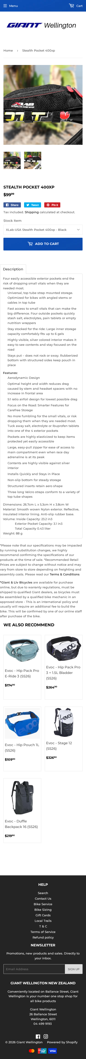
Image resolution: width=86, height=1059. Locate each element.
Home (8, 50)
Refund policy (43, 937)
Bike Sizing (43, 909)
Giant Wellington (30, 1042)
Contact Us (43, 898)
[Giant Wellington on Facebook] (38, 1037)
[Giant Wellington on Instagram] (46, 1037)
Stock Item (12, 221)
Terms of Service (43, 932)
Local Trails (43, 921)
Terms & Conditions (65, 574)
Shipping (32, 212)
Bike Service (43, 904)
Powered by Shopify (62, 1042)
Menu (13, 6)
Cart (79, 6)
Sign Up (74, 969)
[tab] (13, 269)
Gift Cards (43, 915)
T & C (43, 926)
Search (43, 893)
